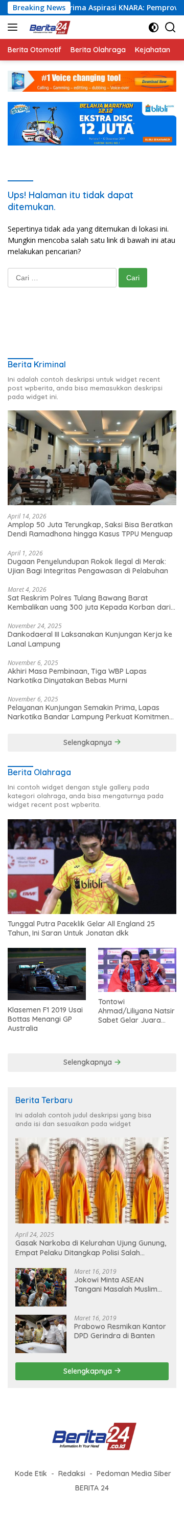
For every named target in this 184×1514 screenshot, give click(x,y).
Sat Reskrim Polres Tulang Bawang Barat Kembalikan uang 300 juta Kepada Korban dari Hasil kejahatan (89, 602)
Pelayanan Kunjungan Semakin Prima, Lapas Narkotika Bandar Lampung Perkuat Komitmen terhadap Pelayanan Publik (88, 712)
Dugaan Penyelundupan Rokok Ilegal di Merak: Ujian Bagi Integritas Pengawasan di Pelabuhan (88, 566)
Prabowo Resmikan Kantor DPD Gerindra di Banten (120, 1331)
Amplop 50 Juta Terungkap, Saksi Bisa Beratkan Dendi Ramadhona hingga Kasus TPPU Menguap (90, 529)
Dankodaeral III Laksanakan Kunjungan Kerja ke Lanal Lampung (90, 639)
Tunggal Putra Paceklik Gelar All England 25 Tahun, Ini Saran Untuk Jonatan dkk (81, 928)
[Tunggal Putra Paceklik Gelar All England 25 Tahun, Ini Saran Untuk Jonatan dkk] (92, 866)
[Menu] (14, 27)
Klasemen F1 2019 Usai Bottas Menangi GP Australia (45, 1019)
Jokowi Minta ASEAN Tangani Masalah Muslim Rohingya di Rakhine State (119, 1284)
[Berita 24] (47, 27)
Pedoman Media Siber (134, 1473)
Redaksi (71, 1473)
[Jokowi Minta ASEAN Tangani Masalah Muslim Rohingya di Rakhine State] (40, 1287)
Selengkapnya (88, 742)
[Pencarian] (170, 27)
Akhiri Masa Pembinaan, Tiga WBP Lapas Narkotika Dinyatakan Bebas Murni (77, 676)
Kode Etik (31, 1473)
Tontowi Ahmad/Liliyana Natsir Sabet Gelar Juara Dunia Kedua (136, 1011)
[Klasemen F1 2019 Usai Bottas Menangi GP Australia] (47, 974)
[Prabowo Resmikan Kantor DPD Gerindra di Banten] (40, 1334)
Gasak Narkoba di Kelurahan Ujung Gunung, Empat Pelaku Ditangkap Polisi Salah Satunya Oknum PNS (90, 1247)
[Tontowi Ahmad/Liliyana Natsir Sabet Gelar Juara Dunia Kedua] (137, 970)
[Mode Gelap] (153, 27)
